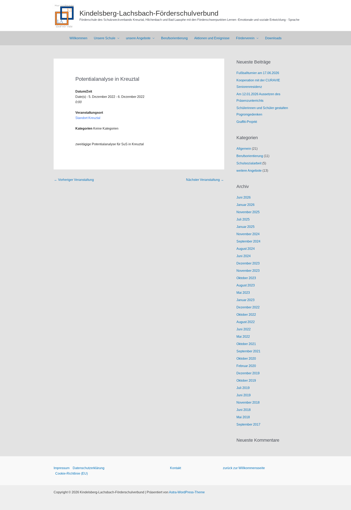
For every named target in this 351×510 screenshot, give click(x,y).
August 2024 (245, 248)
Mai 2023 (243, 292)
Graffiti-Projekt (246, 121)
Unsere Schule (104, 38)
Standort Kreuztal (87, 118)
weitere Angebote (249, 170)
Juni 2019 (243, 395)
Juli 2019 (243, 388)
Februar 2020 (246, 366)
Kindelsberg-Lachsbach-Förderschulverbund (148, 13)
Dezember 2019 (248, 373)
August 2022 (245, 322)
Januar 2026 (245, 204)
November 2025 (248, 212)
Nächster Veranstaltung (205, 179)
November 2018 (248, 402)
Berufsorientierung (174, 38)
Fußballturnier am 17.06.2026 (257, 73)
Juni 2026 (243, 197)
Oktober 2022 (246, 314)
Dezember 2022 (248, 307)
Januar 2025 (245, 226)
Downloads (273, 38)
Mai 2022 (243, 336)
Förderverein (245, 38)
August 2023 (245, 285)
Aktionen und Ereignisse (212, 38)
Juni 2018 (243, 410)
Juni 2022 (243, 329)
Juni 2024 (243, 256)
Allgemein (243, 148)
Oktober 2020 (246, 358)
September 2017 (248, 424)
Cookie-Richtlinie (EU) (71, 473)
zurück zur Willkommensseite (244, 468)
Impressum (61, 468)
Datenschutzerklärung (88, 468)
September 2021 (248, 351)
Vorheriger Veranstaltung (74, 179)
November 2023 (248, 270)
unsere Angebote (138, 38)
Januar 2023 (245, 300)
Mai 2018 (243, 417)
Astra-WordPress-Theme (187, 492)
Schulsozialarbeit (248, 163)
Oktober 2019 (246, 380)
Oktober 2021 (246, 344)
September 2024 (248, 241)
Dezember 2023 (248, 263)
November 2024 (248, 234)
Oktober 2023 (246, 278)
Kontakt (175, 468)
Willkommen (78, 38)
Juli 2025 (243, 219)
